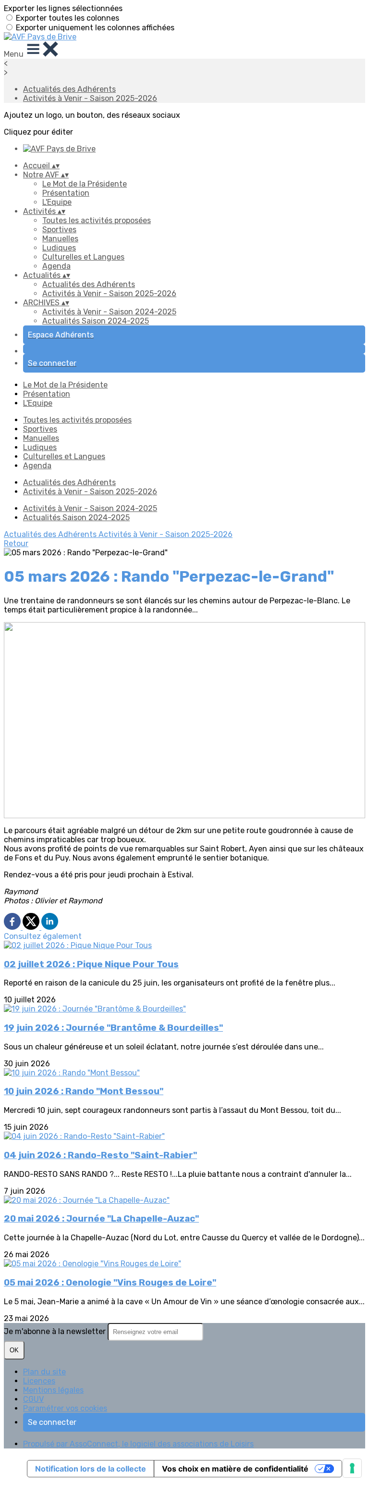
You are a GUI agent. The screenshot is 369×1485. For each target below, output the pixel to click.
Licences (39, 1380)
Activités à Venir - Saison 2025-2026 (90, 98)
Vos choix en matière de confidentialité (235, 1468)
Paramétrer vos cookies (65, 1408)
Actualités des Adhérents (69, 89)
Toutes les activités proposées (96, 220)
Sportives (59, 229)
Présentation (65, 193)
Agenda (56, 266)
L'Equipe (57, 202)
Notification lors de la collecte (90, 1468)
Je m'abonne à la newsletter (56, 1331)
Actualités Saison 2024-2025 (95, 320)
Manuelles (60, 238)
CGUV (33, 1399)
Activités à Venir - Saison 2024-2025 (109, 311)
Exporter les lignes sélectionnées (63, 8)
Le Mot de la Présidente (84, 183)
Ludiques (59, 247)
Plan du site (44, 1371)
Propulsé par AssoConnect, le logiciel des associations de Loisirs (138, 1443)
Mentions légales (53, 1390)
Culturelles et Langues (83, 257)
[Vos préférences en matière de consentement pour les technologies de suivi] (352, 1468)
